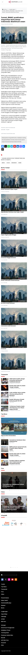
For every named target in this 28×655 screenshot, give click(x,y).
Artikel (3, 619)
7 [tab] (17, 513)
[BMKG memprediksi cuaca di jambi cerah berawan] (14, 339)
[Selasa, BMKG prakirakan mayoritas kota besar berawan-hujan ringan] (14, 179)
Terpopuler (4, 374)
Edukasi (3, 605)
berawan (14, 162)
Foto (2, 468)
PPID (2, 645)
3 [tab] (14, 490)
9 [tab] (21, 513)
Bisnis (2, 608)
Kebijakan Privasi (5, 630)
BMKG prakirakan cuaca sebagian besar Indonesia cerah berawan (12, 325)
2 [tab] (12, 490)
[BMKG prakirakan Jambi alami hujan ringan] (13, 361)
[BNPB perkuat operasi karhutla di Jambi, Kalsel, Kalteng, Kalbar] (4, 449)
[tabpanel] (14, 480)
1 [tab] (9, 490)
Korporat (3, 642)
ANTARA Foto (5, 640)
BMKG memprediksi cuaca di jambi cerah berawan (13, 347)
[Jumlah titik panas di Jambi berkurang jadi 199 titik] (4, 401)
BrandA (3, 637)
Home (5, 9)
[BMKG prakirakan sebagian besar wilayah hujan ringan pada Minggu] (14, 225)
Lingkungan (12, 9)
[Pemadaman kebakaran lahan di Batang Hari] (4, 442)
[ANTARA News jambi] (15, 1)
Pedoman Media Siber (7, 635)
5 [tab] (18, 490)
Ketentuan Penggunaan (7, 627)
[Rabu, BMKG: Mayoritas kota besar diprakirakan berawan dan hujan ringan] (14, 202)
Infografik (4, 515)
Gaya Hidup (4, 614)
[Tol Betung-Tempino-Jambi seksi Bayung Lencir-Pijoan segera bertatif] (4, 408)
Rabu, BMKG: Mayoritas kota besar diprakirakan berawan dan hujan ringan (12, 211)
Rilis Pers (3, 621)
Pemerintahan (5, 598)
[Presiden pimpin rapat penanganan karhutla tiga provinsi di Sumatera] (14, 426)
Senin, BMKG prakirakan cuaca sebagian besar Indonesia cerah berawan (12, 279)
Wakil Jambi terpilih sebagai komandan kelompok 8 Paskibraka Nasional (17, 380)
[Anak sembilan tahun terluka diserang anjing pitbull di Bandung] (4, 394)
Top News (4, 414)
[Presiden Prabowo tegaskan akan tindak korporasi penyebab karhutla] (4, 462)
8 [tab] (19, 513)
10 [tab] (23, 513)
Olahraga (3, 616)
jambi (19, 162)
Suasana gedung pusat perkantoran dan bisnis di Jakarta (13, 159)
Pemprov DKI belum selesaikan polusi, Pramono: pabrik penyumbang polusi (14, 507)
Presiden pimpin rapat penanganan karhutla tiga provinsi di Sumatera (14, 434)
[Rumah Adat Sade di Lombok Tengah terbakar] (4, 387)
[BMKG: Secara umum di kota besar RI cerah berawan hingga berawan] (14, 248)
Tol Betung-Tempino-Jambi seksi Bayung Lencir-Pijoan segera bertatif (16, 408)
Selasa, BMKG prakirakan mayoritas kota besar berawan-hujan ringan (13, 188)
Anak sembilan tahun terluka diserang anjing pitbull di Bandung (17, 394)
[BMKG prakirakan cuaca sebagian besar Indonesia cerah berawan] (14, 316)
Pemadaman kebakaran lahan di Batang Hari (13, 485)
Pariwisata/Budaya (6, 603)
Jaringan (3, 625)
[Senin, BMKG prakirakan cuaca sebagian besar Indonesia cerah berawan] (14, 271)
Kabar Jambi (4, 600)
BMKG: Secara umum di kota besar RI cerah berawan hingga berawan (13, 256)
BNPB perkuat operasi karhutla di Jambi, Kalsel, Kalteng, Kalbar (17, 448)
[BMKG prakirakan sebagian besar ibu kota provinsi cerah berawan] (14, 293)
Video (3, 492)
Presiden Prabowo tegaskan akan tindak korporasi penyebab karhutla (17, 462)
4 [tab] (16, 490)
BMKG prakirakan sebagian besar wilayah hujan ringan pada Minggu (13, 234)
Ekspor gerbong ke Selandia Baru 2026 (13, 562)
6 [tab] (15, 513)
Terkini (3, 584)
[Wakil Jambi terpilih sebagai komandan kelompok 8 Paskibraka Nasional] (4, 381)
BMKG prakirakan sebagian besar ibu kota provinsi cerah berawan (13, 302)
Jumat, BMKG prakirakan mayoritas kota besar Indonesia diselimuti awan (12, 11)
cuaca (8, 162)
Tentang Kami (5, 632)
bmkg (3, 162)
